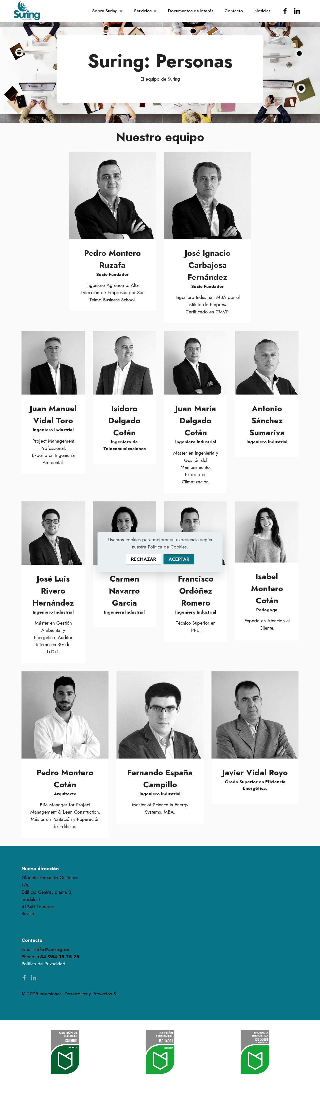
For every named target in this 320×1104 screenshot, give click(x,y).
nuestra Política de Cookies (159, 546)
